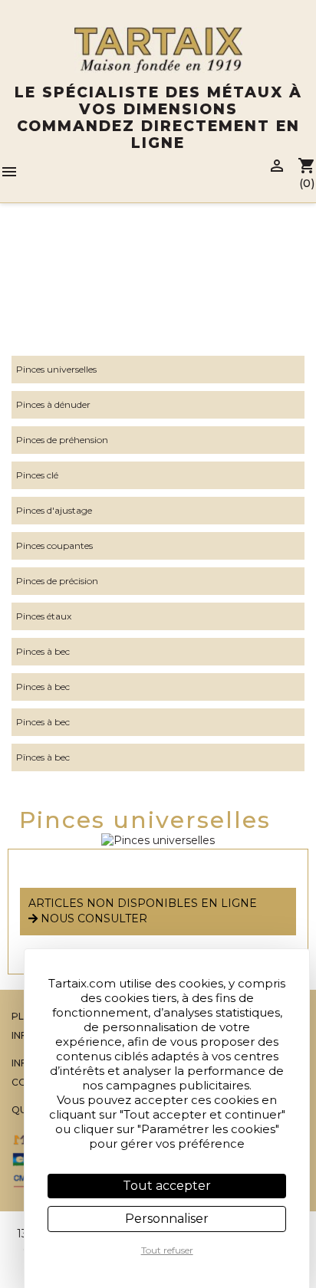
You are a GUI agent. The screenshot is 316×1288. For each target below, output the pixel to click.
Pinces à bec (43, 651)
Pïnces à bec (43, 757)
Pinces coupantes (54, 545)
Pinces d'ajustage (54, 510)
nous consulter (92, 918)
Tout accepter (167, 1185)
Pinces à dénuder (53, 404)
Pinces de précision (57, 580)
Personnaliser (167, 1218)
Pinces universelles (56, 369)
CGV (22, 1082)
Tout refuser (167, 1250)
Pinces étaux (43, 616)
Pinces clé (37, 475)
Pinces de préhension (62, 439)
